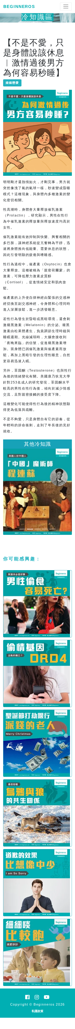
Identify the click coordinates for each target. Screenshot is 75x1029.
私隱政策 (37, 1011)
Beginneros (19, 6)
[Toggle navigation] (66, 6)
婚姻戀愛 (12, 82)
